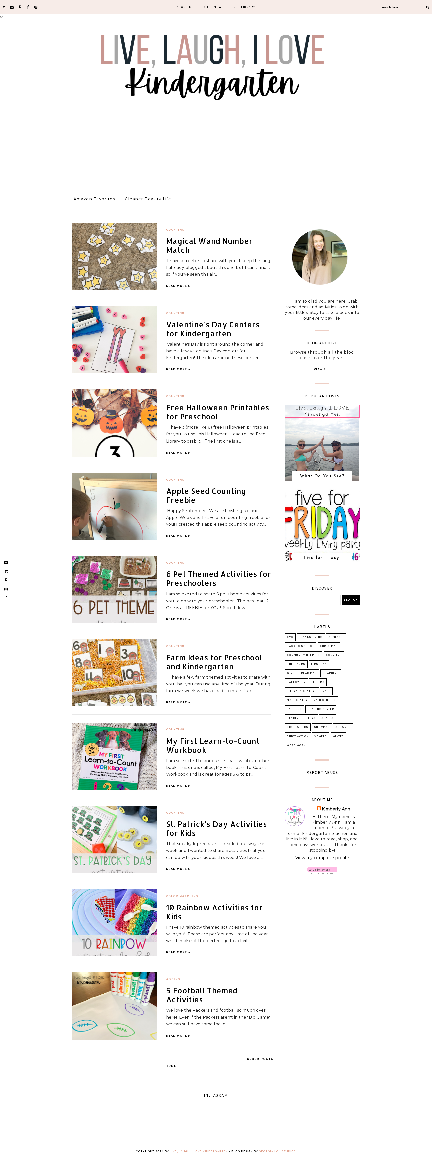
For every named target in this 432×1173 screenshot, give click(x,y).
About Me (185, 7)
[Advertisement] (216, 151)
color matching (182, 896)
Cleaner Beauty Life (148, 199)
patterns (294, 709)
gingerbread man (302, 673)
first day (319, 664)
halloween (296, 682)
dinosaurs (296, 664)
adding (173, 979)
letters (318, 682)
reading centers (301, 718)
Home (171, 1066)
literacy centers (302, 691)
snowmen (343, 727)
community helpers (303, 655)
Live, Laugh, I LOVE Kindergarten (199, 1152)
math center (297, 700)
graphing (331, 673)
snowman (322, 727)
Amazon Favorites (94, 199)
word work (296, 745)
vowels (320, 736)
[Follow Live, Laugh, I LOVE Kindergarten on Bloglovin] (322, 872)
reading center (321, 709)
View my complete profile (322, 857)
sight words (297, 727)
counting (175, 230)
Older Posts (260, 1059)
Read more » (178, 286)
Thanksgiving (311, 637)
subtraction (298, 736)
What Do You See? (322, 476)
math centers (325, 700)
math (326, 691)
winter (338, 736)
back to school (300, 646)
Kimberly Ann (336, 809)
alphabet (336, 637)
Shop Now (213, 7)
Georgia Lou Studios (277, 1152)
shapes (328, 718)
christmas (329, 646)
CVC (290, 637)
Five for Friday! (322, 558)
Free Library (244, 7)
